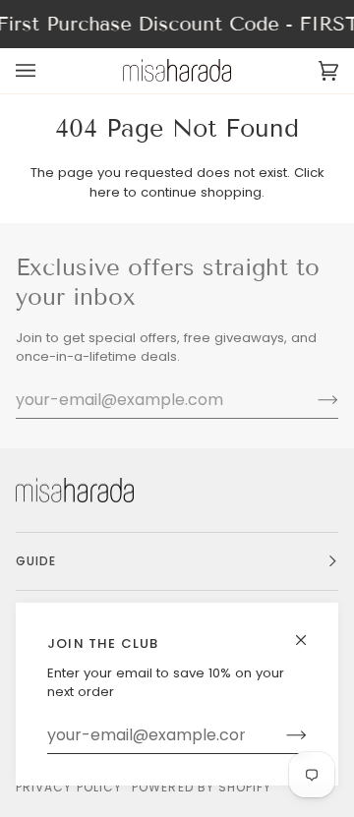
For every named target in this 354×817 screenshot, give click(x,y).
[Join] (281, 735)
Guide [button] (36, 561)
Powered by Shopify (201, 787)
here (104, 192)
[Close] (309, 632)
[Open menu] (45, 70)
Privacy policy (69, 787)
